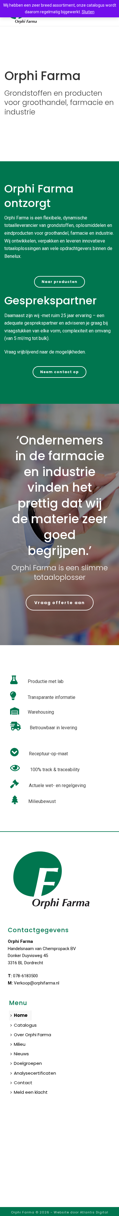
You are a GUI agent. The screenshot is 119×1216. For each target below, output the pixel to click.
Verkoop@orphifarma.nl (36, 983)
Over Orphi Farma (32, 1035)
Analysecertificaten (35, 1073)
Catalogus (25, 1025)
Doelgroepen (28, 1063)
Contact (23, 1083)
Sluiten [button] (88, 12)
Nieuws (21, 1054)
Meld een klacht (31, 1092)
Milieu (19, 1044)
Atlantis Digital (94, 1212)
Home (20, 1015)
